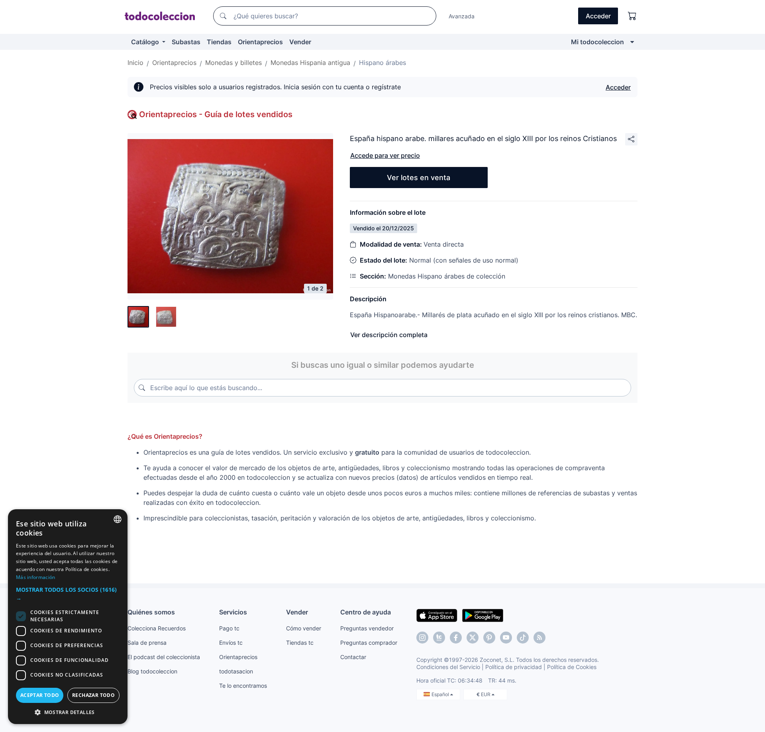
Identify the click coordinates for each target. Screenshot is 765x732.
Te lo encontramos (243, 685)
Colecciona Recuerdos (157, 628)
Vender (300, 42)
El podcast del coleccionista (164, 657)
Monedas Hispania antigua (310, 63)
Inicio (135, 63)
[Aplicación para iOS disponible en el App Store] (436, 615)
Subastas (186, 42)
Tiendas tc (300, 642)
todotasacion (236, 671)
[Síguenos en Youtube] (506, 638)
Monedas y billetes (233, 63)
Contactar (353, 657)
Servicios (233, 612)
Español (441, 694)
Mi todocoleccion (597, 42)
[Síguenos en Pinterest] (489, 638)
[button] (68, 593)
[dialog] (68, 616)
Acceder (618, 87)
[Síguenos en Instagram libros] (439, 638)
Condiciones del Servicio (448, 666)
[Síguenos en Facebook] (456, 638)
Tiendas (219, 42)
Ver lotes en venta (418, 177)
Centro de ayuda (365, 612)
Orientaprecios (260, 42)
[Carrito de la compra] (632, 16)
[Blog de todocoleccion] (539, 638)
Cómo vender (303, 628)
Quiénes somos (151, 612)
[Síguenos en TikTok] (523, 638)
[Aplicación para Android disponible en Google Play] (482, 615)
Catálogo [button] (146, 42)
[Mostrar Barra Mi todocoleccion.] (632, 42)
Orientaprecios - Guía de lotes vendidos (215, 114)
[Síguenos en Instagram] (422, 638)
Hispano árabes (382, 63)
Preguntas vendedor (367, 628)
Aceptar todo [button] (39, 695)
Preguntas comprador (368, 642)
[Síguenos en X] (473, 638)
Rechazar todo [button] (93, 695)
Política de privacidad (513, 666)
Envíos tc (231, 642)
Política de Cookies (571, 666)
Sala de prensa (147, 642)
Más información (35, 577)
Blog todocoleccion (152, 671)
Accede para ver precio (385, 155)
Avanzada (462, 16)
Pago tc (229, 628)
